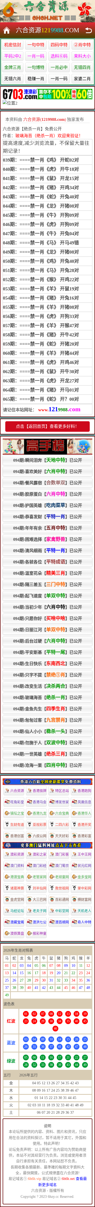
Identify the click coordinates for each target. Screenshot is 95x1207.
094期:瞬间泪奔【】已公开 (47, 460)
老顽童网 (62, 877)
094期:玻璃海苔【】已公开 (47, 697)
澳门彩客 (62, 854)
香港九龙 (39, 813)
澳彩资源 (17, 854)
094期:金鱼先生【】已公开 (47, 708)
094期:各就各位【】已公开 (47, 561)
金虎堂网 (17, 899)
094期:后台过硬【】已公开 (47, 641)
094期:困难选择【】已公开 (47, 539)
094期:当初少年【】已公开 (47, 607)
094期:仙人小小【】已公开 (47, 731)
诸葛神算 (17, 888)
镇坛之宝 (17, 813)
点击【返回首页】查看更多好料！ (47, 426)
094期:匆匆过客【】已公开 (47, 720)
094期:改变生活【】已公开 (47, 686)
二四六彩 (62, 824)
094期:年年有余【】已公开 (47, 528)
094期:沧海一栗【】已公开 (47, 765)
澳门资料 (17, 865)
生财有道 (17, 824)
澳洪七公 (39, 922)
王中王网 (84, 854)
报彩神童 (39, 933)
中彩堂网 (62, 911)
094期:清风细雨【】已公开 (47, 550)
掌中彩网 (84, 888)
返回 (88, 30)
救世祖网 (62, 888)
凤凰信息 (84, 802)
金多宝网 (84, 877)
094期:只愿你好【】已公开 (47, 618)
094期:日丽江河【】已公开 (47, 629)
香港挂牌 (39, 791)
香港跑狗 (84, 791)
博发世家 (62, 802)
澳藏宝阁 (17, 922)
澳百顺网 (62, 922)
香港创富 (17, 836)
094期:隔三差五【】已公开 (47, 584)
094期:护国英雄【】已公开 (47, 505)
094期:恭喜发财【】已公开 (47, 516)
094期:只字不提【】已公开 (47, 674)
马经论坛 (17, 911)
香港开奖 (84, 824)
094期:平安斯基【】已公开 (47, 652)
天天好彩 (62, 836)
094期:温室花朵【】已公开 (47, 573)
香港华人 (84, 813)
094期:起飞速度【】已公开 (47, 595)
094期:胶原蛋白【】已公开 (47, 494)
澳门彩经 (39, 865)
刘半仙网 (39, 888)
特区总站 (62, 791)
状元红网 (84, 865)
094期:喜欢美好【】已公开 (47, 471)
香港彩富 (84, 836)
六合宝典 (62, 813)
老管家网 (39, 877)
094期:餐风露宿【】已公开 (47, 482)
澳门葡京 (62, 865)
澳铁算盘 (17, 933)
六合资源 (17, 791)
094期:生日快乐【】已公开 (47, 663)
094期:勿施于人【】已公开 (47, 742)
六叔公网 (39, 836)
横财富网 (84, 899)
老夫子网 (39, 911)
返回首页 (7, 30)
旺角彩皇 (17, 802)
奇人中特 (84, 922)
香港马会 (39, 802)
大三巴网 (39, 899)
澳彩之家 (39, 854)
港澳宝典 (17, 877)
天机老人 (84, 911)
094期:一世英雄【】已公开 (47, 754)
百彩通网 (62, 899)
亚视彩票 (39, 824)
